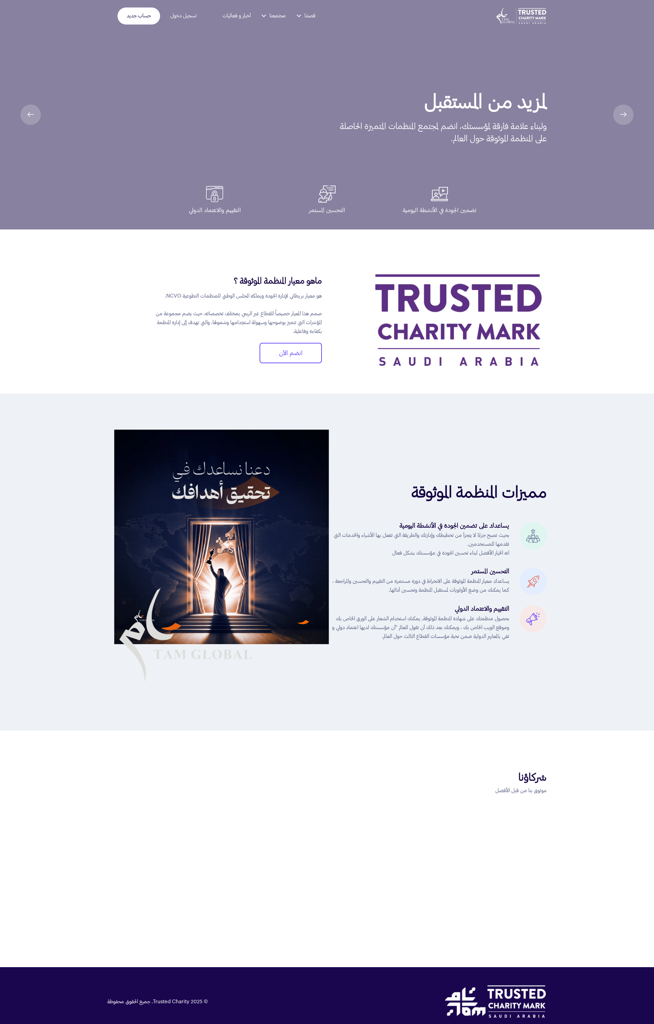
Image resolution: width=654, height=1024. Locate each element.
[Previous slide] (30, 115)
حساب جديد (139, 15)
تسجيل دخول (183, 15)
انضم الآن (290, 353)
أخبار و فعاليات (236, 15)
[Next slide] (623, 115)
